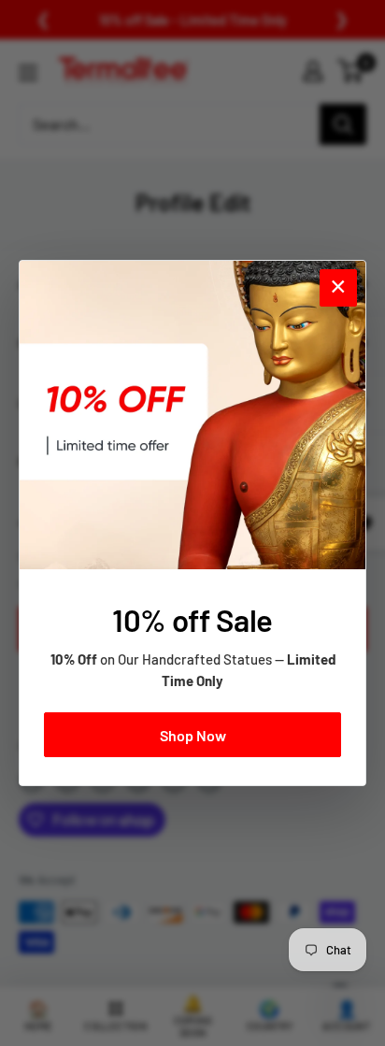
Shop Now (193, 735)
